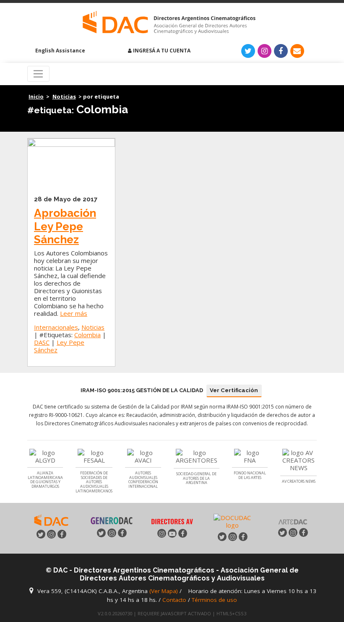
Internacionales (56, 327)
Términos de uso (214, 600)
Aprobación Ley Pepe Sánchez (65, 226)
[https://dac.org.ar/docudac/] (232, 521)
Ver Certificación (234, 390)
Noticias (64, 96)
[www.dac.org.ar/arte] (293, 520)
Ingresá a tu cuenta (161, 50)
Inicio (36, 96)
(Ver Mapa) (164, 591)
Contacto (174, 600)
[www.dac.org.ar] (51, 519)
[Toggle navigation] (38, 74)
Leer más (73, 313)
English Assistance (59, 50)
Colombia (87, 335)
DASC (42, 342)
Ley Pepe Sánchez (59, 346)
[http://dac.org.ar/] (168, 23)
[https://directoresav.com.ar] (172, 521)
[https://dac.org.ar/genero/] (111, 520)
